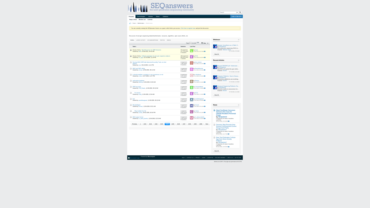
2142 (156, 124)
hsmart (141, 106)
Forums (131, 16)
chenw (197, 111)
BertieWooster (199, 68)
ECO (196, 56)
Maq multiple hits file (140, 111)
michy (140, 70)
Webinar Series (227, 49)
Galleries (165, 16)
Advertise (210, 157)
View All (216, 54)
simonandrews (199, 86)
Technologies (141, 16)
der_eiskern (198, 62)
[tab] (132, 40)
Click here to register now (188, 28)
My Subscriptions (153, 40)
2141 (150, 124)
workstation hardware (138, 80)
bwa (134, 99)
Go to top (238, 157)
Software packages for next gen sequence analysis (156, 56)
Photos (162, 40)
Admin (203, 157)
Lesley (140, 112)
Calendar (150, 19)
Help (183, 157)
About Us (230, 157)
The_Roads (142, 88)
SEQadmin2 (222, 46)
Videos (169, 40)
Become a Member (220, 157)
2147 (184, 124)
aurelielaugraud (143, 100)
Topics (132, 40)
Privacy (198, 157)
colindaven (198, 74)
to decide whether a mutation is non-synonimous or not (148, 74)
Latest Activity (140, 40)
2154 (189, 124)
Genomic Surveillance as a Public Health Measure (231, 45)
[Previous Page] (197, 42)
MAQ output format (138, 117)
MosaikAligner (136, 105)
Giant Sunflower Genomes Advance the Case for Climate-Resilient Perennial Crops (226, 112)
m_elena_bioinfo (143, 118)
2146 (178, 124)
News (157, 16)
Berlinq (141, 82)
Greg (140, 94)
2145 (173, 124)
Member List (142, 19)
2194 (195, 124)
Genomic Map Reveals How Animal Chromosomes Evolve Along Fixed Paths (226, 126)
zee (140, 65)
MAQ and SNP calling (139, 68)
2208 (200, 124)
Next (207, 124)
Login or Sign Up (235, 16)
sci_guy (141, 57)
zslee (140, 76)
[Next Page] (198, 42)
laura (140, 51)
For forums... (138, 93)
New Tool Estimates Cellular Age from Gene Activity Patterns (225, 139)
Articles (150, 16)
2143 (161, 124)
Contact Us (190, 157)
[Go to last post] (204, 51)
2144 (167, 124)
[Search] (240, 12)
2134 (145, 124)
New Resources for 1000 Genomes (151, 50)
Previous (134, 124)
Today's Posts (133, 19)
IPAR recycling (137, 86)
